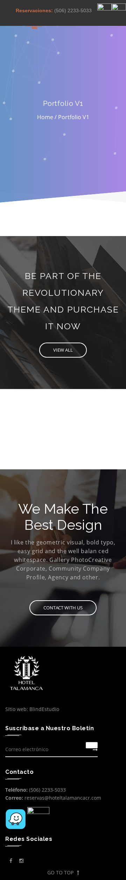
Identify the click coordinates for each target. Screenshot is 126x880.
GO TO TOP (60, 872)
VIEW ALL (63, 350)
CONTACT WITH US (63, 607)
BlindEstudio (44, 709)
